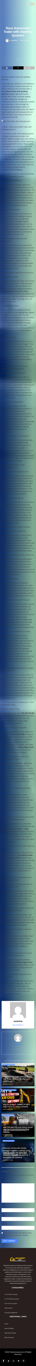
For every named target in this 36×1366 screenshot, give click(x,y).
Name (4, 1206)
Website (4, 1224)
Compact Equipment (9, 1090)
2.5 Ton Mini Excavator (11, 1299)
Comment (5, 1181)
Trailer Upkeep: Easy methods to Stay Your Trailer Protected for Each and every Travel (17, 1079)
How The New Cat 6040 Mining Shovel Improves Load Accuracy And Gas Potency (18, 1129)
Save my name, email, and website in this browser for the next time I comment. (18, 1234)
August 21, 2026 (8, 1134)
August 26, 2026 (8, 1084)
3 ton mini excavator (10, 1303)
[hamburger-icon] (32, 3)
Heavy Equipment (8, 1064)
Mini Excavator (9, 1337)
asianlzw (14, 40)
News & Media (9, 1328)
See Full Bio (17, 1025)
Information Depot (10, 1333)
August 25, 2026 (8, 1109)
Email (4, 1215)
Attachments (8, 1308)
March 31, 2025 (24, 40)
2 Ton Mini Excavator (11, 1294)
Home (6, 1324)
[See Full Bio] (23, 1025)
